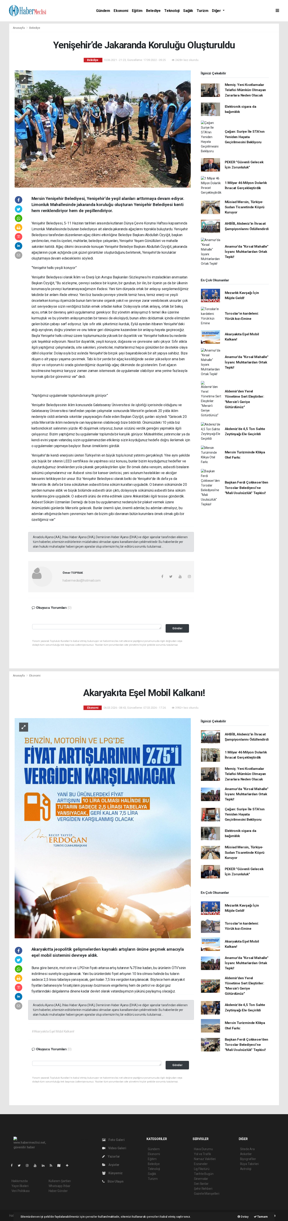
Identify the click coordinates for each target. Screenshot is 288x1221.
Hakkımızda (19, 1181)
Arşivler (113, 1165)
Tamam (262, 1216)
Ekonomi (121, 11)
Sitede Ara (247, 1149)
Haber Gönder (58, 1191)
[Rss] (53, 1165)
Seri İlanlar (201, 1183)
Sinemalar (201, 1179)
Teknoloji (172, 11)
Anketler (246, 1154)
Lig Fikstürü (201, 1169)
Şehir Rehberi (203, 1188)
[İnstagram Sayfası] (29, 1165)
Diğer (217, 11)
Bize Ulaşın (115, 1181)
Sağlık (188, 11)
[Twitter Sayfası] (21, 1165)
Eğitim (137, 11)
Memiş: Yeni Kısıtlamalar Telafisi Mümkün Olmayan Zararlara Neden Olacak (245, 90)
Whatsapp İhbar (59, 1186)
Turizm (202, 11)
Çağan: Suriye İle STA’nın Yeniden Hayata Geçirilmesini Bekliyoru (245, 137)
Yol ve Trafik (202, 1154)
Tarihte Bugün (204, 1174)
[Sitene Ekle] (69, 1165)
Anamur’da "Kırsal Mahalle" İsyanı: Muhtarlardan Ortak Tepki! (246, 251)
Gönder (177, 628)
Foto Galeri (116, 1140)
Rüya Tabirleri (249, 1164)
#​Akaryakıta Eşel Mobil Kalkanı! (53, 1031)
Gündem (103, 11)
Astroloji (245, 1169)
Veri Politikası (20, 1191)
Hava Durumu (203, 1149)
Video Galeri (117, 1148)
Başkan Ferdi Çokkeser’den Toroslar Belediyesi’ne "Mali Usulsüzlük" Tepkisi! (246, 487)
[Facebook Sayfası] (13, 1165)
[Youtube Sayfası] (37, 1165)
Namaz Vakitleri (205, 1159)
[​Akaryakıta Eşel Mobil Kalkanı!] (103, 828)
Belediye (153, 11)
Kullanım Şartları (60, 1181)
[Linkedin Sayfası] (45, 1165)
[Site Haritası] (60, 1165)
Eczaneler (201, 1164)
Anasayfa (19, 27)
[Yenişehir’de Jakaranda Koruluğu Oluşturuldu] (103, 128)
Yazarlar (113, 1156)
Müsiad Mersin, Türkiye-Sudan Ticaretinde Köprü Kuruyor (245, 207)
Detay (244, 1216)
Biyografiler (248, 1159)
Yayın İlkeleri (20, 1186)
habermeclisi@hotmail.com (81, 580)
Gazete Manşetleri (206, 1193)
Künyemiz (115, 1173)
